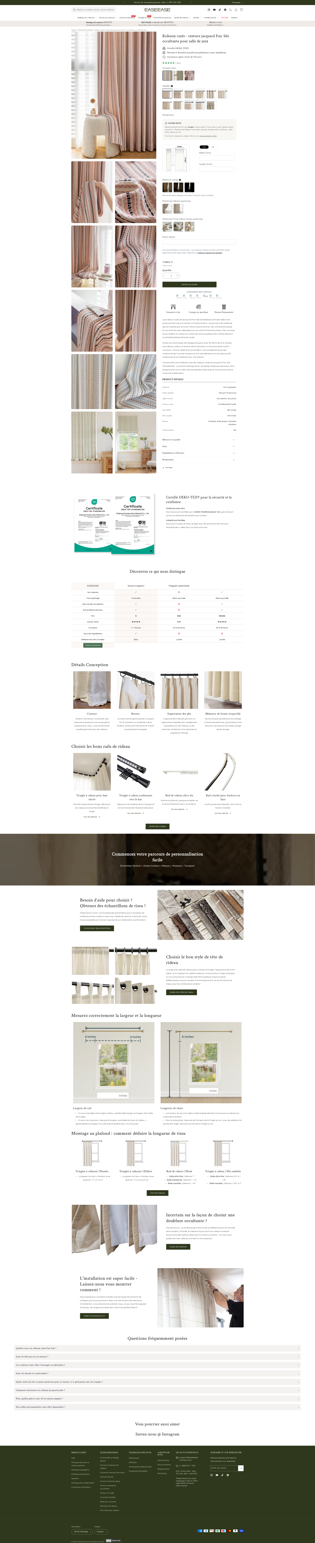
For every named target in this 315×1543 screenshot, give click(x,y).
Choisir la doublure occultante (108, 1487)
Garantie (75, 1478)
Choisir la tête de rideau (110, 1481)
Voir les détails (90, 817)
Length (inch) (205, 164)
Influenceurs (134, 1458)
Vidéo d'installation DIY (94, 1316)
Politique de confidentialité (82, 1483)
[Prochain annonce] (191, 2)
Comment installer (108, 1497)
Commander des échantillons (97, 928)
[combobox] (95, 9)
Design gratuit (164, 1469)
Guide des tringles (157, 826)
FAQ (73, 1458)
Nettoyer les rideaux (108, 1506)
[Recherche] (74, 9)
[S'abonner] (241, 1468)
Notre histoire (163, 1460)
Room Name (168, 237)
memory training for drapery (210, 253)
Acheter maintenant (93, 645)
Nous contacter (164, 1465)
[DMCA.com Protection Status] (113, 1542)
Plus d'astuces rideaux (109, 1510)
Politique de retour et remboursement (80, 1464)
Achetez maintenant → (216, 25)
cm (213, 147)
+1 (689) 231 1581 (187, 1466)
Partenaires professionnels (140, 1467)
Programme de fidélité (138, 1471)
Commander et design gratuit (109, 1459)
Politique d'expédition (80, 1470)
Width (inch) (205, 153)
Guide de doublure (178, 1247)
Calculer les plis (106, 1477)
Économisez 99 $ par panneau (98, 25)
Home (73, 30)
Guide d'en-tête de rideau (181, 992)
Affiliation (133, 1462)
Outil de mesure (157, 1193)
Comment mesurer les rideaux (109, 1466)
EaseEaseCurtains (83, 1541)
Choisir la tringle (107, 1493)
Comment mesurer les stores (112, 1472)
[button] (87, 17)
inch (204, 147)
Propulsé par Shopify (97, 1541)
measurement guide (208, 136)
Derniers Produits (85, 30)
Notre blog (162, 1473)
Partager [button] (169, 467)
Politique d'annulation (80, 1474)
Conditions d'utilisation (81, 1487)
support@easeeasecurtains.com (188, 1459)
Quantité (166, 270)
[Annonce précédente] (124, 2)
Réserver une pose (108, 1502)
